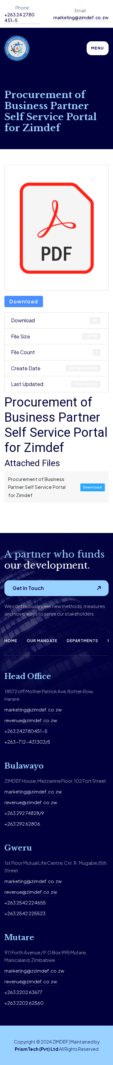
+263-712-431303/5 (27, 742)
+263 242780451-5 (25, 731)
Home (10, 640)
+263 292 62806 (22, 824)
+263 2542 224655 (25, 902)
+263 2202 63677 (23, 992)
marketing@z (19, 971)
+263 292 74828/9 (24, 813)
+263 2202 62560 (24, 1003)
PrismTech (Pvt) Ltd (36, 1049)
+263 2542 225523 (25, 913)
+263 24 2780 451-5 (19, 17)
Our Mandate (42, 640)
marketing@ (17, 791)
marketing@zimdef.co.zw (81, 17)
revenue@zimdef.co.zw (30, 720)
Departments (82, 640)
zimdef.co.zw (46, 791)
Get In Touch (28, 588)
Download (23, 301)
